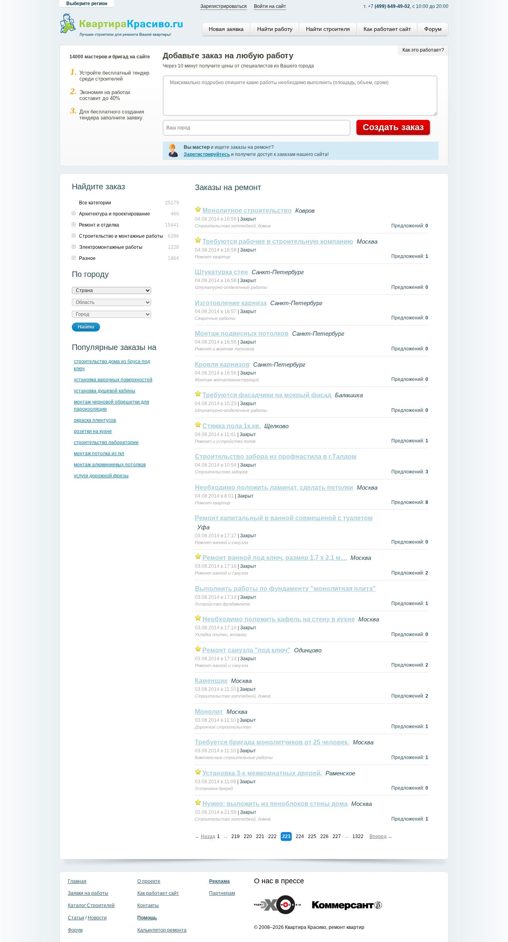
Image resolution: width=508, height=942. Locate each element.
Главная (77, 881)
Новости (97, 918)
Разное (87, 258)
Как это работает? (423, 50)
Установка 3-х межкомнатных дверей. (262, 773)
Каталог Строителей (91, 905)
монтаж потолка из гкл (99, 453)
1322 (358, 836)
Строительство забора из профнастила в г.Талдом (275, 456)
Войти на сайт (270, 6)
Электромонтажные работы (110, 247)
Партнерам (222, 893)
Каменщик (211, 680)
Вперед (378, 836)
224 (300, 836)
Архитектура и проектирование (114, 214)
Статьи (76, 918)
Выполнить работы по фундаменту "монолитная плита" (285, 588)
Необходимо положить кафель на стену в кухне (278, 619)
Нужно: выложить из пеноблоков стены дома (275, 803)
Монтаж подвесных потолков (242, 333)
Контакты (148, 905)
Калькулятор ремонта (162, 930)
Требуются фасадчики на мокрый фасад (266, 395)
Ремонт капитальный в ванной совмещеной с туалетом (284, 518)
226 (324, 836)
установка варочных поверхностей (113, 380)
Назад (208, 836)
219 (235, 836)
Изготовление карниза (231, 303)
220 (248, 836)
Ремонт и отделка (99, 225)
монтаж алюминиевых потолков (110, 464)
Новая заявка (226, 29)
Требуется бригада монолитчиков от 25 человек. (272, 742)
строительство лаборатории (106, 442)
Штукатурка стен (221, 272)
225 (312, 836)
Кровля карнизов (222, 364)
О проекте (148, 881)
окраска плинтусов (95, 420)
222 (272, 836)
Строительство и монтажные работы (121, 236)
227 (337, 836)
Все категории (95, 203)
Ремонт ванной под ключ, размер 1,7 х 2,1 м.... (274, 557)
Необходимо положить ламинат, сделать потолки (274, 487)
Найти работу (274, 29)
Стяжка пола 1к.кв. (231, 426)
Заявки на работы (88, 893)
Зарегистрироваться (223, 6)
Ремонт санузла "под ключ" (246, 650)
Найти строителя (328, 29)
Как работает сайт (387, 29)
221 (260, 836)
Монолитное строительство (247, 210)
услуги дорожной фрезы (101, 476)
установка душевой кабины (104, 391)
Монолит (209, 711)
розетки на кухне (93, 431)
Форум (433, 29)
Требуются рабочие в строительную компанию (277, 241)
